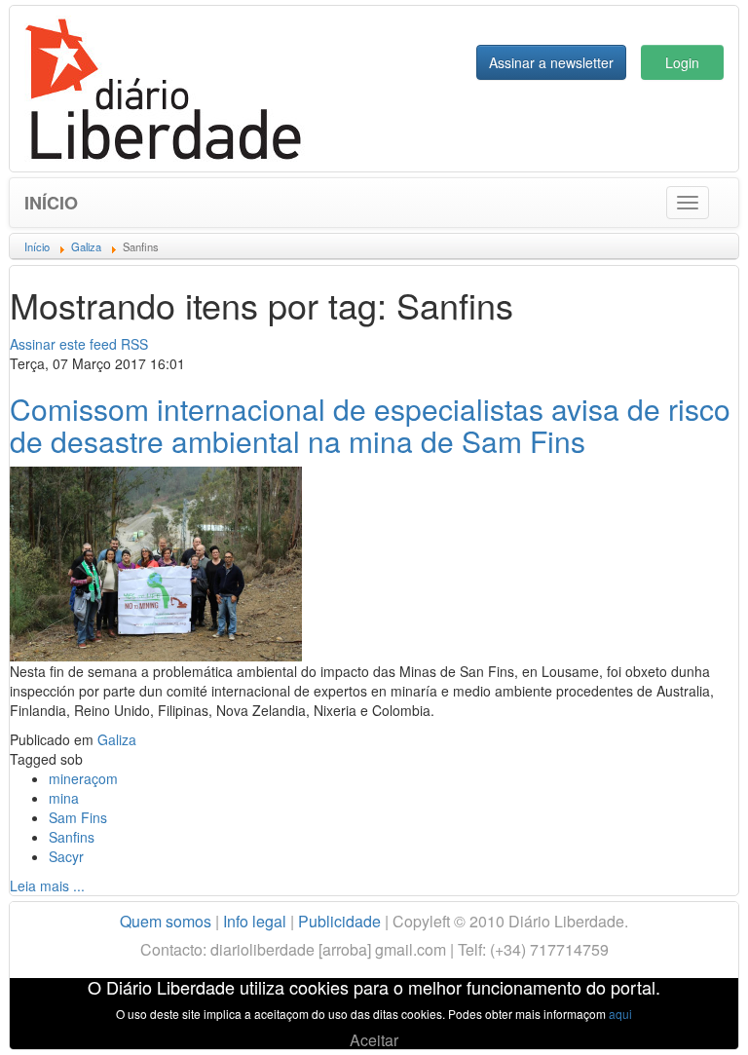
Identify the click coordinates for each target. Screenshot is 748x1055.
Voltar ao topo (690, 1015)
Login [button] (682, 62)
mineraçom (83, 778)
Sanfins (71, 837)
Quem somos (165, 921)
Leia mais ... (47, 885)
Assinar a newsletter (551, 62)
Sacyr (66, 856)
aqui (620, 1013)
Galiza (116, 739)
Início (51, 202)
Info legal (254, 921)
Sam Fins (78, 817)
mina (64, 798)
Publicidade (339, 921)
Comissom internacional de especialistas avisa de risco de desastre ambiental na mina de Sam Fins (370, 425)
